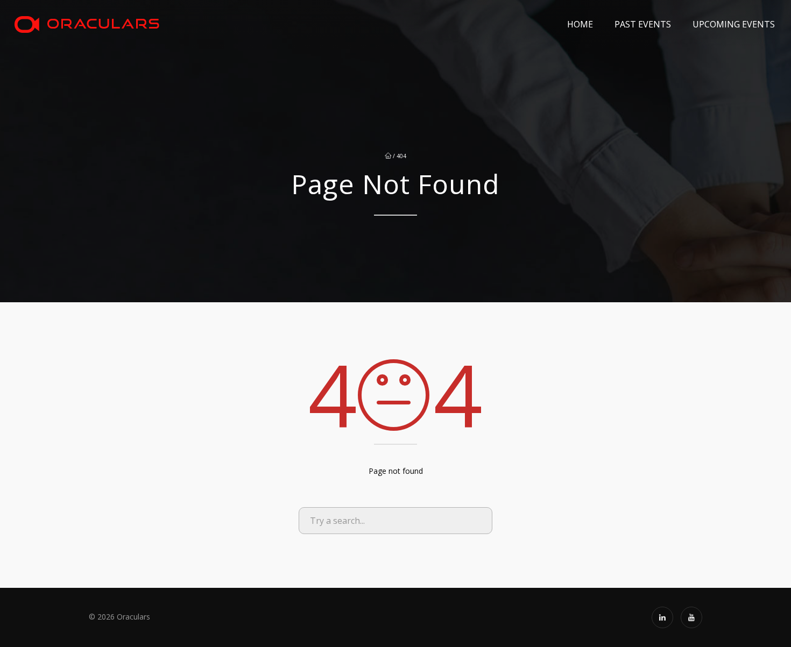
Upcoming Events (734, 24)
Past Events (643, 24)
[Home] (86, 24)
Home (580, 24)
